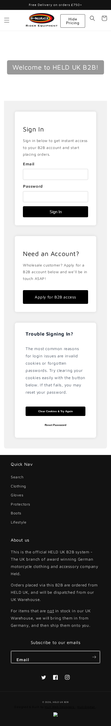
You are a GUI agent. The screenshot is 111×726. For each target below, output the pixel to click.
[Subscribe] (94, 657)
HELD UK (58, 702)
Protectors (20, 504)
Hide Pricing (72, 21)
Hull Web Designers (60, 707)
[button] (7, 20)
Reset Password (55, 425)
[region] (55, 168)
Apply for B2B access (55, 297)
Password (33, 186)
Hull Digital (86, 707)
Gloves (17, 495)
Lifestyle (18, 522)
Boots (16, 513)
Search (17, 477)
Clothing (18, 486)
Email (28, 164)
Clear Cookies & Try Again (55, 411)
